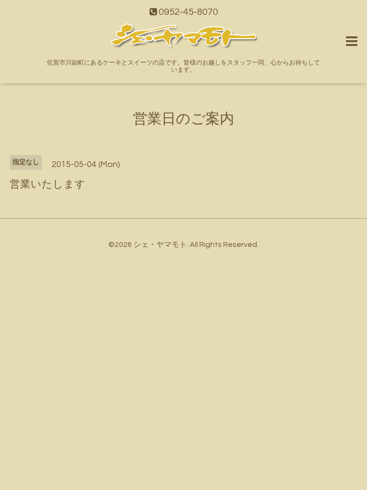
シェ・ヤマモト (160, 244)
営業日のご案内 (183, 118)
